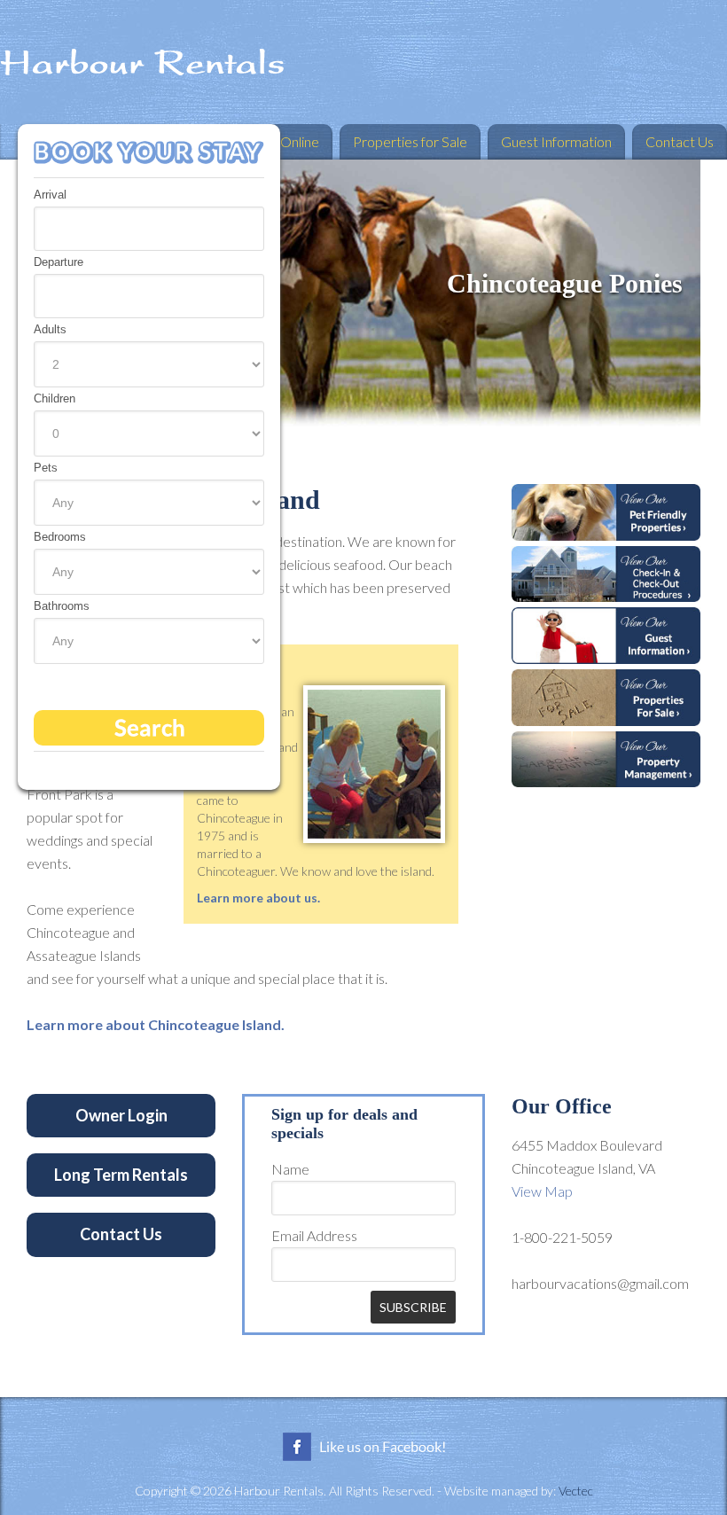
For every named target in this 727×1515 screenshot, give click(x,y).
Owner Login (121, 1115)
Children (54, 398)
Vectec (576, 1490)
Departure (58, 262)
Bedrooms (60, 536)
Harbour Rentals (363, 62)
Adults (50, 329)
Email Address (314, 1235)
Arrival (50, 194)
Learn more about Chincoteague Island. (156, 1024)
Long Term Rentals (121, 1174)
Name (290, 1168)
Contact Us (121, 1234)
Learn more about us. (258, 897)
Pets (46, 467)
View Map (542, 1191)
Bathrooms (62, 606)
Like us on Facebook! (363, 1447)
